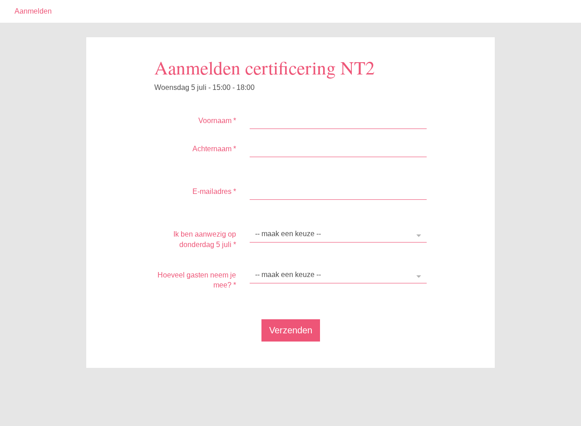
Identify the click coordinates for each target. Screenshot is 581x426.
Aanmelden (33, 11)
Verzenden (290, 330)
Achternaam (214, 149)
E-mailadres (214, 191)
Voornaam (217, 120)
